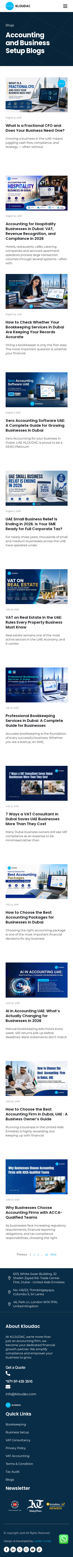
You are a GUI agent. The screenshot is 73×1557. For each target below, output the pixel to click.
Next (53, 1254)
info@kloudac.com (21, 1394)
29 (46, 1254)
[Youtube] (33, 1549)
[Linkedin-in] (13, 1549)
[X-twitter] (19, 1549)
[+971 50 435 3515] (8, 1373)
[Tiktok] (39, 1549)
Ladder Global (42, 1541)
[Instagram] (26, 1549)
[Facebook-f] (6, 1549)
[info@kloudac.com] (8, 1386)
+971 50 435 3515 (19, 1381)
